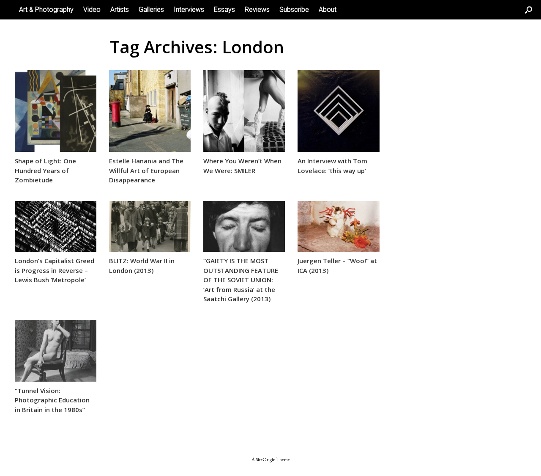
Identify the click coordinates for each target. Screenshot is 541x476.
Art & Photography (46, 10)
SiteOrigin (266, 459)
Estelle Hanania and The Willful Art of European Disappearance (146, 170)
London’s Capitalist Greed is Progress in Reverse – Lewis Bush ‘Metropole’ (54, 270)
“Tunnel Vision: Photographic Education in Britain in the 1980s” (52, 400)
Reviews (257, 10)
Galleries (151, 10)
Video (92, 10)
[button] (528, 9)
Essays (224, 10)
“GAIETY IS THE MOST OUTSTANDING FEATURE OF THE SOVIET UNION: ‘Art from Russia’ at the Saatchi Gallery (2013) (240, 279)
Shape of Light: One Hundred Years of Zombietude (45, 170)
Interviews (189, 10)
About (327, 10)
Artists (119, 10)
